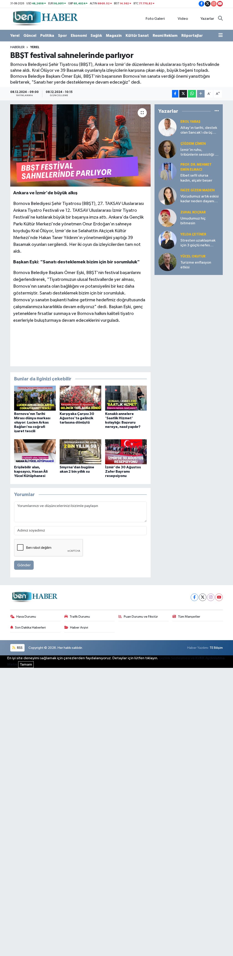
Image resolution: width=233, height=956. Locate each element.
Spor (62, 35)
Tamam (26, 664)
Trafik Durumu (80, 616)
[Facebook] (194, 597)
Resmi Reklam (165, 35)
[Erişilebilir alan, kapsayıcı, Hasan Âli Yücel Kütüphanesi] (35, 452)
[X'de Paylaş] (183, 93)
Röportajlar (192, 35)
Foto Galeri (155, 19)
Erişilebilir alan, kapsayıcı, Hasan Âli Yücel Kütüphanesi (31, 471)
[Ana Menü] (220, 36)
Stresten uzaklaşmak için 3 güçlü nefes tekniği (197, 243)
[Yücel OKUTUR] (167, 262)
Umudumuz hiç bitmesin (193, 221)
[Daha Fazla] (201, 93)
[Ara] (220, 19)
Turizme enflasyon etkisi (195, 265)
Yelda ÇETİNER (193, 234)
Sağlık (96, 35)
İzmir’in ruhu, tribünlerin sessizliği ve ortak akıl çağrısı (199, 152)
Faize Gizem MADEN (197, 190)
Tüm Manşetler (189, 616)
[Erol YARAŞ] (167, 127)
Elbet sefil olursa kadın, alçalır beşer (196, 178)
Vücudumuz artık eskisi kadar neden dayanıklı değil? (199, 199)
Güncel (29, 35)
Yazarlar (207, 19)
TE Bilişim (216, 647)
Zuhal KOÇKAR (193, 212)
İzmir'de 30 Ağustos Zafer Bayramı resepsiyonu (123, 471)
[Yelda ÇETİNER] (167, 240)
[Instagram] (211, 597)
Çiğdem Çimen (193, 143)
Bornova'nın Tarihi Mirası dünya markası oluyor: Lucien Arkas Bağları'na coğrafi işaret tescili (32, 422)
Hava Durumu (26, 616)
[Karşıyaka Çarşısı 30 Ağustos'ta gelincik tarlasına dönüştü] (80, 398)
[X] (202, 597)
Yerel (15, 35)
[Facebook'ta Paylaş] (175, 93)
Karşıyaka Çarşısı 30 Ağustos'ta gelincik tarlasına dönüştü (77, 418)
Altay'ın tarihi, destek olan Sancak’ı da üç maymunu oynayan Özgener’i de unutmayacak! (198, 130)
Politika (47, 35)
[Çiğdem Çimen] (167, 149)
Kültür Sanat (137, 35)
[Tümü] (217, 111)
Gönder (24, 565)
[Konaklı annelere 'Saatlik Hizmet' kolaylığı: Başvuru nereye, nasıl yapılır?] (126, 398)
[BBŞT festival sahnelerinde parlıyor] (80, 145)
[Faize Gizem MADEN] (167, 196)
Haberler (17, 47)
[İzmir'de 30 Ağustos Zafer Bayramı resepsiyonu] (126, 452)
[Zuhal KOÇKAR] (167, 218)
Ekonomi (79, 35)
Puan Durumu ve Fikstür (141, 616)
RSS (19, 647)
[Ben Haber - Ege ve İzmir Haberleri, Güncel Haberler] (44, 18)
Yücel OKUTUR (192, 256)
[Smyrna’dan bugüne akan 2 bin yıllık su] (80, 452)
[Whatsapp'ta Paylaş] (192, 93)
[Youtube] (219, 597)
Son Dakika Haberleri (30, 627)
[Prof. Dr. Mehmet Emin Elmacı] (167, 171)
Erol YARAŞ (190, 121)
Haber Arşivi (79, 627)
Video (183, 19)
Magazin (114, 35)
